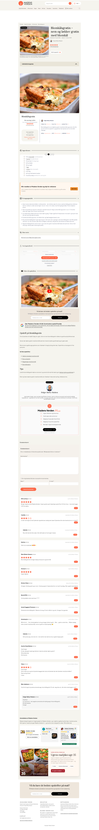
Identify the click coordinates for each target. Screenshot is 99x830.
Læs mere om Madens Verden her (26, 820)
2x (50, 154)
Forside (21, 24)
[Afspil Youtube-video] (49, 291)
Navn (22, 481)
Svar (76, 508)
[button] (51, 45)
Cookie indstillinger (64, 813)
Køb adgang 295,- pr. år (48, 257)
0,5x (46, 154)
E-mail (52, 481)
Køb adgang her (48, 429)
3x (53, 154)
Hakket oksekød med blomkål (30, 356)
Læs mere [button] (44, 740)
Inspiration (55, 8)
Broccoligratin (26, 359)
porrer (28, 159)
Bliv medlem (69, 8)
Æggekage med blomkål (29, 361)
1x (48, 154)
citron (28, 169)
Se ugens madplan (58, 770)
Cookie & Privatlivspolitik (73, 813)
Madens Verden (25, 3)
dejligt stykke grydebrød (66, 372)
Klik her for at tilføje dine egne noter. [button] (31, 237)
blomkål (31, 157)
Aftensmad (30, 8)
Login (77, 3)
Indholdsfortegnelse (28, 64)
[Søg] (79, 8)
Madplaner (61, 8)
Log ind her (49, 265)
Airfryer (43, 8)
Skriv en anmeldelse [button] (32, 737)
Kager (35, 8)
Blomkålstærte (26, 364)
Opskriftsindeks (22, 8)
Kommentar (24, 456)
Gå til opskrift (55, 52)
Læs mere (74, 188)
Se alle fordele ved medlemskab (49, 260)
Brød (39, 8)
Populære (49, 8)
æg (28, 167)
